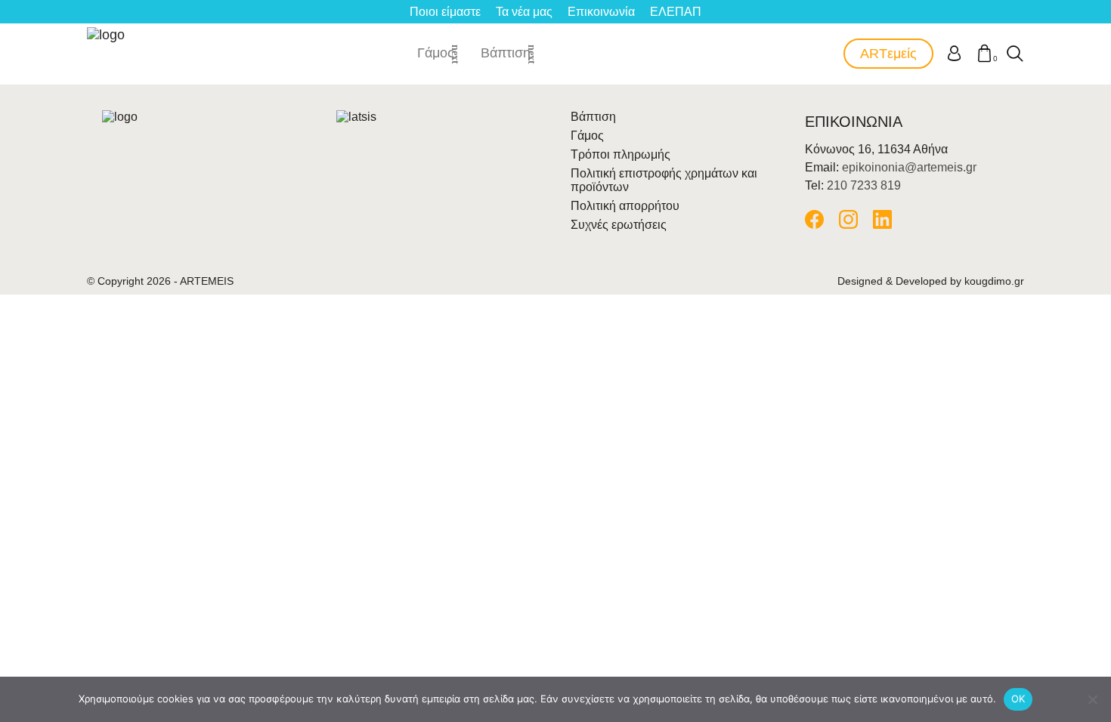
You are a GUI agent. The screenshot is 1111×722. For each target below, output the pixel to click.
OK (1018, 699)
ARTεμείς (888, 53)
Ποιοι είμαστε (445, 11)
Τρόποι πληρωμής (620, 154)
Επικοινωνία (601, 11)
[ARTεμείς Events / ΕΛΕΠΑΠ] (107, 53)
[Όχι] (1092, 699)
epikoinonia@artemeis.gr (909, 167)
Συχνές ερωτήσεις (619, 224)
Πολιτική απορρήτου (625, 205)
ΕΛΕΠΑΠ (675, 11)
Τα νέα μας (524, 11)
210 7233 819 (864, 185)
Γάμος (435, 52)
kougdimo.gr (994, 281)
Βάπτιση (506, 52)
